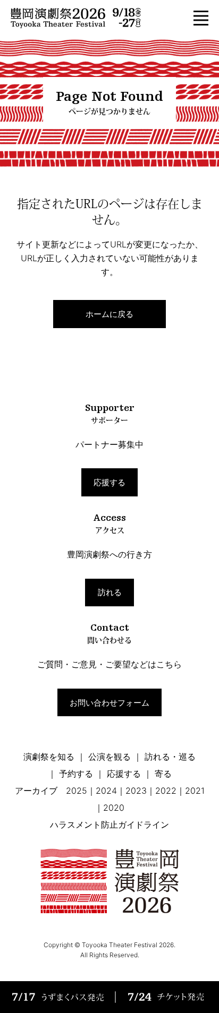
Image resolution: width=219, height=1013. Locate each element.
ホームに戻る (109, 314)
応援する (109, 482)
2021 (195, 790)
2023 (136, 790)
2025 (76, 790)
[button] (200, 18)
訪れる (110, 592)
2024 (106, 790)
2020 (113, 807)
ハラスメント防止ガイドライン (109, 824)
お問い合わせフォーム (109, 703)
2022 (165, 790)
